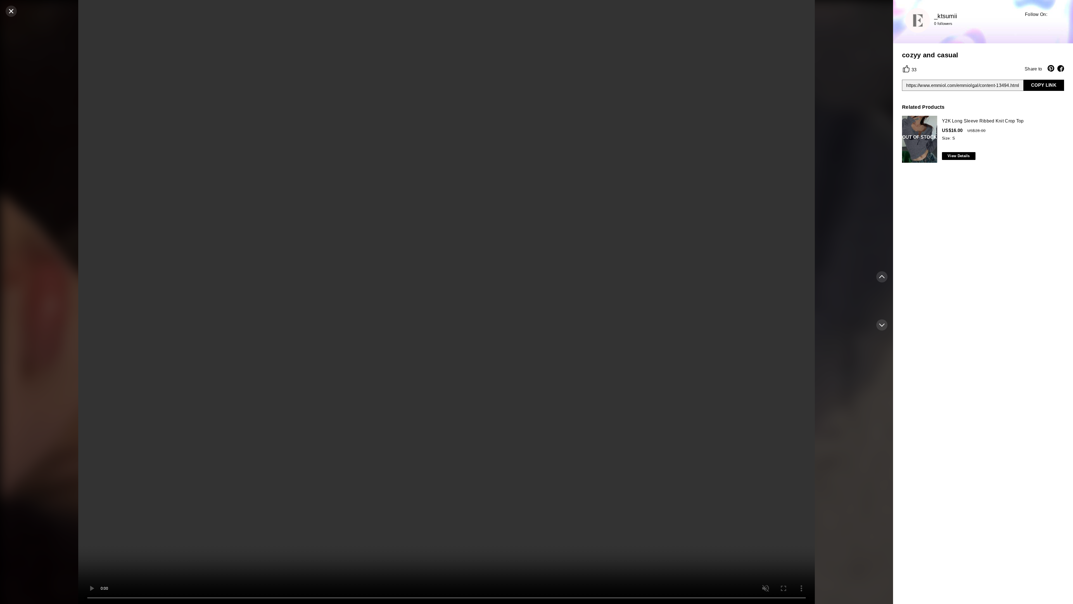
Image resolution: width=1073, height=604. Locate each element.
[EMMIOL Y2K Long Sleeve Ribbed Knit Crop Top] (982, 139)
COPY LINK (1044, 85)
